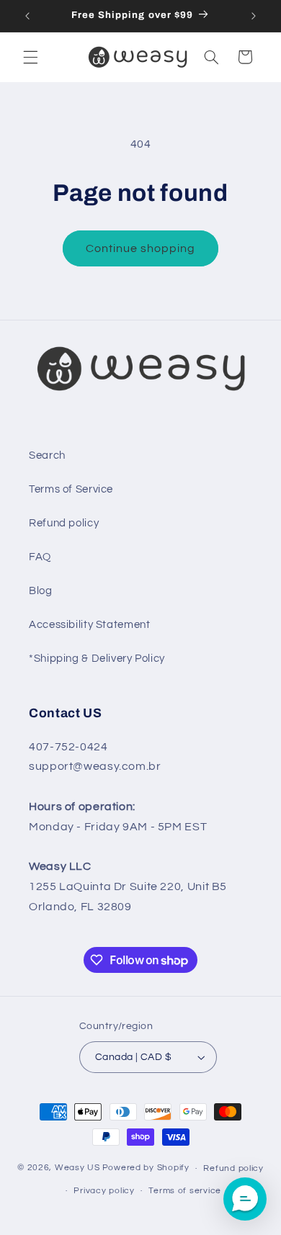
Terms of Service (71, 489)
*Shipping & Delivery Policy (97, 658)
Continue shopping (141, 248)
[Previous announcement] (27, 16)
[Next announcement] (253, 16)
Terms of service (184, 1191)
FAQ (40, 557)
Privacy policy (103, 1191)
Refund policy (64, 523)
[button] (30, 56)
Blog (41, 590)
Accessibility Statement (90, 624)
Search (47, 455)
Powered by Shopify (145, 1168)
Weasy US (77, 1168)
